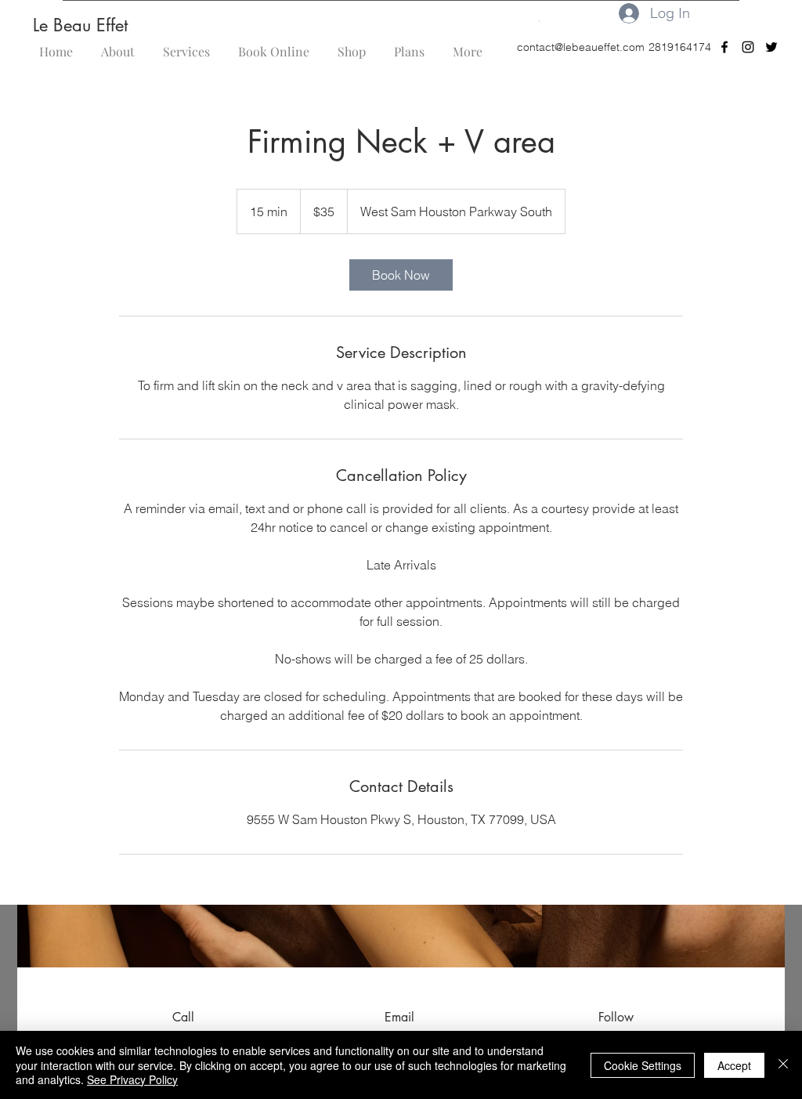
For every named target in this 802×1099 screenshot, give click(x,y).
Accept (734, 1065)
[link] (401, 275)
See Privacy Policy (132, 1079)
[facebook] (724, 47)
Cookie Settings (642, 1065)
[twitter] (771, 47)
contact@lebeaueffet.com (581, 47)
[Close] (783, 1064)
